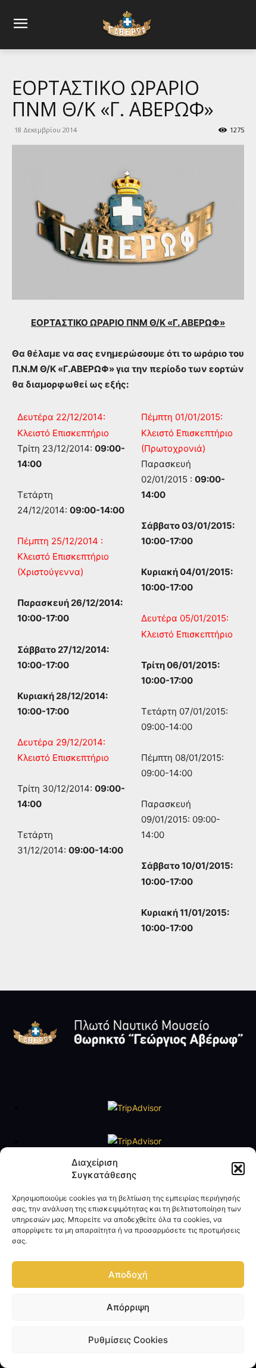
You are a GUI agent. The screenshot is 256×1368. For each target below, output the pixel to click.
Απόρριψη (128, 1307)
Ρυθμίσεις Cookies (128, 1339)
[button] (238, 1169)
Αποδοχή (128, 1274)
